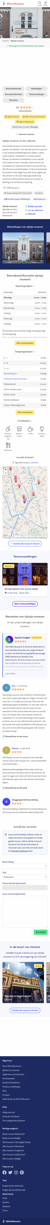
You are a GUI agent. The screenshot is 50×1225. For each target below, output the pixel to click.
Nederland (7, 215)
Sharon (15, 748)
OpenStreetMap (32, 538)
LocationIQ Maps (20, 538)
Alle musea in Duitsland (13, 1146)
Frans (5, 1210)
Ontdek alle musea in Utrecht (26, 543)
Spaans (5, 1202)
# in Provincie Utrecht (35, 116)
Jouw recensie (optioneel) (13, 894)
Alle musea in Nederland (13, 1154)
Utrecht (13, 212)
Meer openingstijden (25, 343)
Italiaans (6, 1206)
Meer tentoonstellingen (25, 603)
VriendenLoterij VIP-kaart (15, 378)
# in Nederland (26, 121)
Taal (4, 872)
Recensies (13, 100)
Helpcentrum (8, 1112)
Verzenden (41, 932)
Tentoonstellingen (36, 94)
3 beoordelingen (25, 110)
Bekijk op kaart (35, 206)
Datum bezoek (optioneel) (14, 883)
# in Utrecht (13, 116)
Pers (4, 1090)
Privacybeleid (8, 1078)
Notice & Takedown (11, 1082)
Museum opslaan (26, 134)
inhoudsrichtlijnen (19, 851)
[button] (15, 477)
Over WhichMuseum (11, 1066)
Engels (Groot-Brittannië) (13, 1189)
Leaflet (8, 538)
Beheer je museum (11, 1070)
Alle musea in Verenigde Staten (16, 1142)
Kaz (13, 685)
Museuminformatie (13, 88)
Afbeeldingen (36, 88)
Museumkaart (10, 373)
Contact (6, 1094)
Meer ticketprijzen (25, 412)
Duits (4, 1198)
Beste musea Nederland (13, 1134)
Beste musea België (11, 1138)
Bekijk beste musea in (25, 127)
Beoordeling (8, 861)
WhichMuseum (15, 3)
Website (32, 214)
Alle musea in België (11, 1158)
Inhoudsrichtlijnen (10, 1116)
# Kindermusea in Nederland (17, 199)
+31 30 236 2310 (35, 210)
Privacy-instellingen (11, 1086)
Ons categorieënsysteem (13, 1120)
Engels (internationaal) (12, 1185)
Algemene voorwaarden (13, 1074)
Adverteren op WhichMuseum (16, 1099)
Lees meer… (10, 673)
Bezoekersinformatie (13, 94)
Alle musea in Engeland (13, 1150)
